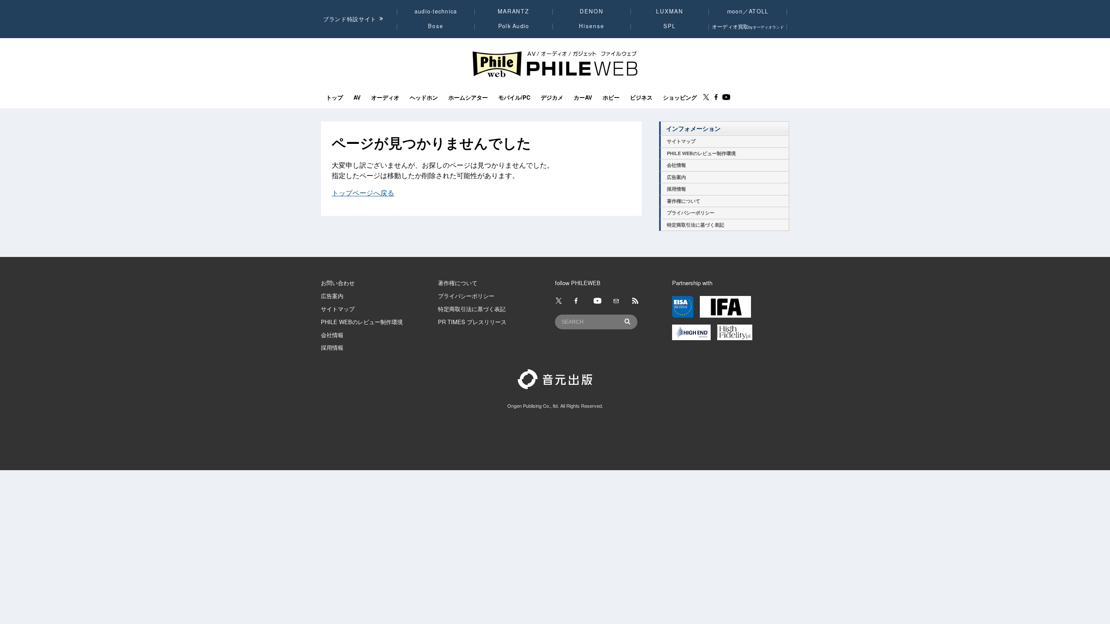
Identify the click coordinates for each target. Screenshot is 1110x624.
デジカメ (552, 97)
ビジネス (641, 97)
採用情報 (676, 188)
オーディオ (385, 97)
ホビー (611, 97)
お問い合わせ (338, 283)
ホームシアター (468, 97)
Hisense (591, 26)
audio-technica (436, 11)
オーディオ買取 (748, 26)
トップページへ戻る (363, 193)
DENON (591, 11)
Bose (436, 26)
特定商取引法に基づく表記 (695, 224)
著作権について (683, 201)
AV (357, 97)
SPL (669, 26)
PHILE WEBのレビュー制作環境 (701, 153)
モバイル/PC (514, 97)
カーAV (583, 97)
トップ (334, 97)
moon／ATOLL (748, 11)
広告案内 (676, 177)
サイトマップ (681, 141)
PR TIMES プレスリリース (472, 322)
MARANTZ (513, 11)
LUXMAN (669, 11)
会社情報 (676, 165)
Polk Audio (513, 26)
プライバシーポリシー (691, 212)
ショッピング (680, 97)
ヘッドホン (424, 97)
